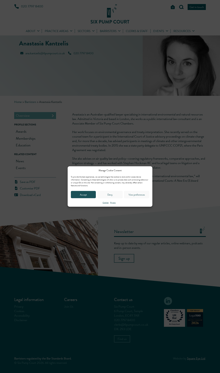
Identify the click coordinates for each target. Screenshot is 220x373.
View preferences (137, 194)
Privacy (113, 202)
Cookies (106, 202)
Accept (83, 194)
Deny (110, 194)
